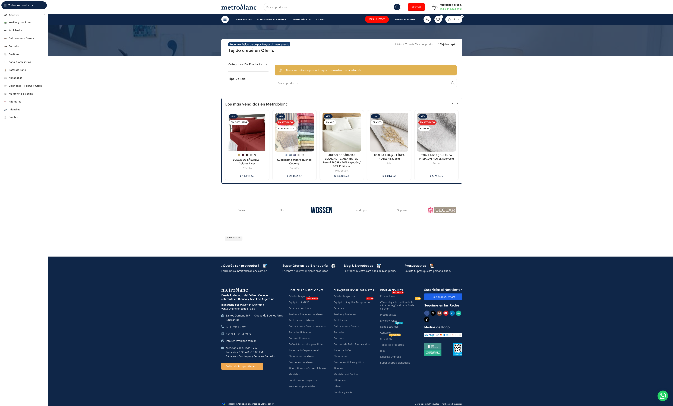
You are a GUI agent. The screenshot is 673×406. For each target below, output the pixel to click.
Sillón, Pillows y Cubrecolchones (307, 368)
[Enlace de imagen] (234, 289)
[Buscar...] (397, 7)
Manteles (294, 374)
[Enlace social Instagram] (439, 313)
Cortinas (339, 338)
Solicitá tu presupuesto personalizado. (428, 271)
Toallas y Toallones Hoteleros (306, 314)
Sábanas (339, 308)
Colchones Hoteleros (301, 362)
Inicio (398, 44)
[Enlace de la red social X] (433, 313)
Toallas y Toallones (345, 314)
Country (294, 168)
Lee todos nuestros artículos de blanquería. (370, 271)
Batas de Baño (342, 350)
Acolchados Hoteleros (301, 320)
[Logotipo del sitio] (239, 6)
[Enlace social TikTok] (426, 319)
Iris (389, 163)
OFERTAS (416, 6)
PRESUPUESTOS (376, 19)
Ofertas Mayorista (299, 296)
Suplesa (402, 210)
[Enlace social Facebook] (426, 313)
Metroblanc (342, 170)
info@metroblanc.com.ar (251, 271)
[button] (452, 104)
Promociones (391, 295)
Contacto (385, 332)
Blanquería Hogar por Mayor (354, 290)
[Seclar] (442, 210)
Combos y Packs (343, 392)
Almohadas (340, 356)
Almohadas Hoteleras (301, 356)
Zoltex (241, 210)
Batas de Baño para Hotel (304, 350)
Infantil (338, 386)
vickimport (361, 210)
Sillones (338, 368)
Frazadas (339, 332)
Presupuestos (388, 314)
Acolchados (340, 320)
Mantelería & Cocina (346, 374)
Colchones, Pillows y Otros (349, 362)
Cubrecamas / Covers (346, 326)
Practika (247, 168)
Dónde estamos (391, 326)
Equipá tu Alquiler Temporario (353, 301)
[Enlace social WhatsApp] (458, 313)
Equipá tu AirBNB (303, 301)
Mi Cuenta (390, 338)
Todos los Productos (392, 344)
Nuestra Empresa (390, 356)
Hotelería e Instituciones (306, 290)
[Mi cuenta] (427, 19)
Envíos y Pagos (388, 320)
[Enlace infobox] (447, 7)
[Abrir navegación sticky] (225, 19)
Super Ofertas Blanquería (395, 362)
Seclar (436, 163)
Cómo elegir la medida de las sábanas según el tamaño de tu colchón (400, 304)
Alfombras (340, 380)
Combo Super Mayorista (303, 380)
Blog (382, 350)
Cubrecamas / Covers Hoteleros (307, 326)
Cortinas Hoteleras (300, 338)
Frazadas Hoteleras (300, 332)
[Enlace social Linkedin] (452, 313)
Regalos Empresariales (302, 386)
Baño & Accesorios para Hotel (306, 344)
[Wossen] (322, 210)
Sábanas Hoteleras (300, 308)
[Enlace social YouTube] (445, 313)
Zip (281, 210)
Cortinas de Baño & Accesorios (352, 344)
